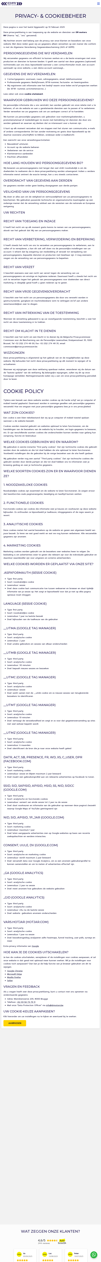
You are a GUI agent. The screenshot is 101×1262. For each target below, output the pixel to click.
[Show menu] (97, 3)
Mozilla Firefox (14, 977)
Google (35, 946)
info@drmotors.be (54, 1005)
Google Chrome (15, 970)
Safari (10, 980)
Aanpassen (14, 1023)
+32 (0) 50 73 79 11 (26, 1002)
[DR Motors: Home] (11, 2)
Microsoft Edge (14, 974)
